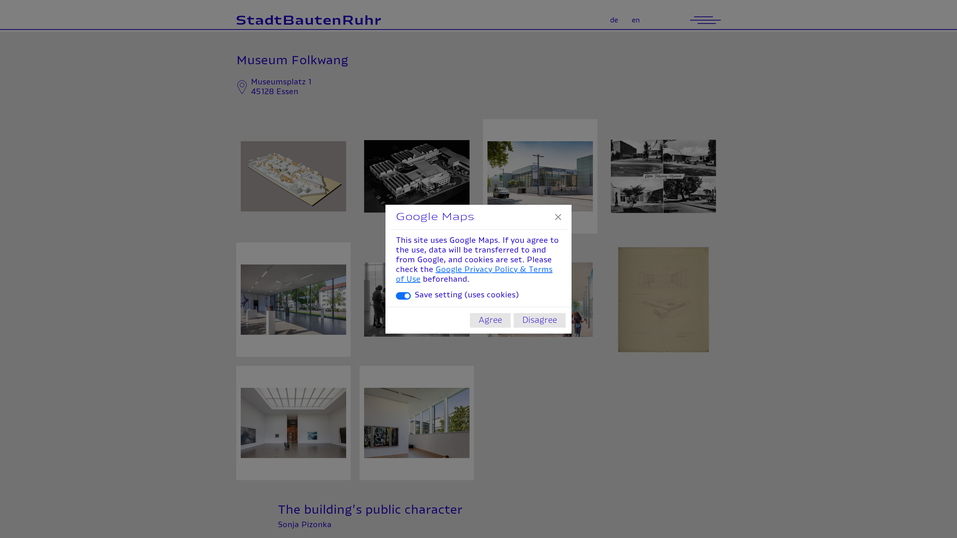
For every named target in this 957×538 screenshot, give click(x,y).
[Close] (558, 217)
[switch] (403, 296)
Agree (490, 320)
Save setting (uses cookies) (467, 295)
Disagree (539, 320)
